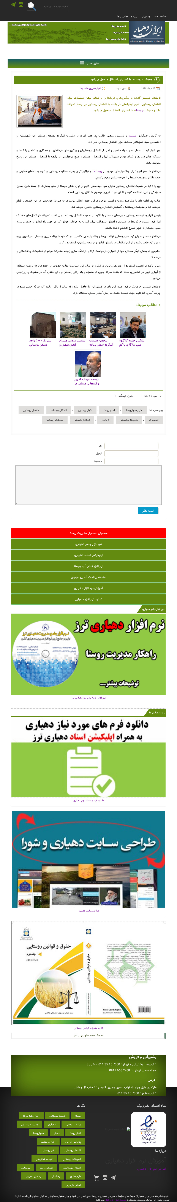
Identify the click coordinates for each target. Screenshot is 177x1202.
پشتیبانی (145, 16)
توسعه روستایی (57, 1116)
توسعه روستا (46, 1168)
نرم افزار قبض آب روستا (88, 566)
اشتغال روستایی (31, 410)
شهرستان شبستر (129, 420)
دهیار (57, 1133)
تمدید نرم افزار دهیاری (88, 599)
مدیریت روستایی (29, 1125)
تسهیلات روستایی (72, 1159)
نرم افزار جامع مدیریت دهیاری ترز (88, 698)
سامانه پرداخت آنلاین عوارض (88, 577)
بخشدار (56, 1176)
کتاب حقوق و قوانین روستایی (88, 1028)
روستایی (25, 1168)
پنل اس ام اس (73, 1142)
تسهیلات (153, 420)
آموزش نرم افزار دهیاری (88, 588)
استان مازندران (73, 1185)
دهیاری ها (38, 1133)
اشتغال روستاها (59, 410)
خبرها (83, 89)
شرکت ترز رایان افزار (115, 1200)
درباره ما (134, 16)
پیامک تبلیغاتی (73, 1125)
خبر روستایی (48, 1150)
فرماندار (105, 420)
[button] (92, 63)
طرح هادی (75, 1176)
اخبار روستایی (85, 410)
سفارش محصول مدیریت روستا (88, 533)
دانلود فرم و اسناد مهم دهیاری (88, 801)
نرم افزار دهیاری (34, 1176)
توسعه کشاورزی (44, 1159)
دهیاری (52, 1125)
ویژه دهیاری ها (156, 713)
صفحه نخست (159, 16)
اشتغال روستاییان (72, 1168)
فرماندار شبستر (82, 420)
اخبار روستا (109, 410)
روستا (139, 110)
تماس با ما (122, 16)
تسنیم (131, 135)
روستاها (97, 171)
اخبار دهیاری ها (93, 89)
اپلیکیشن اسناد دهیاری (88, 555)
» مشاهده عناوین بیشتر (88, 1035)
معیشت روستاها (54, 420)
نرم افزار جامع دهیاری (88, 544)
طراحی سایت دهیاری (88, 911)
